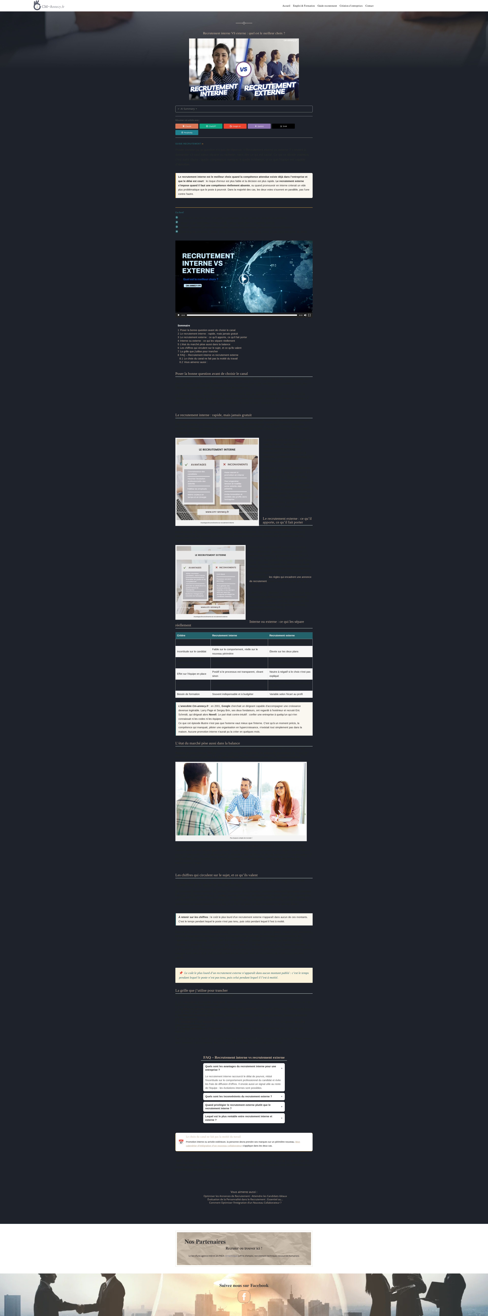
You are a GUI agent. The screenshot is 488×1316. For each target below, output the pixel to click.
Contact (369, 6)
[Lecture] (178, 315)
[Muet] (305, 315)
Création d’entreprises (351, 6)
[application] (244, 279)
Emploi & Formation (304, 6)
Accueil (286, 6)
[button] (244, 279)
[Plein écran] (309, 315)
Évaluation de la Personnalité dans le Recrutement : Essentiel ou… (245, 1199)
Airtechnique (231, 1255)
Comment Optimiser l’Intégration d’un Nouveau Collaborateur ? (245, 1202)
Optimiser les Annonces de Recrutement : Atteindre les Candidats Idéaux (245, 1196)
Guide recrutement (327, 6)
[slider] (242, 315)
